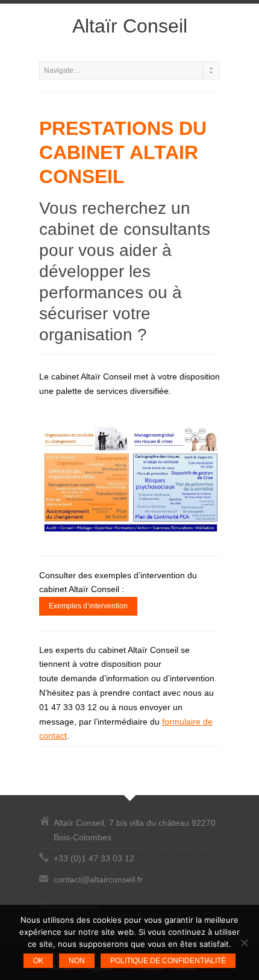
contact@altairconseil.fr (98, 879)
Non (77, 961)
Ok (38, 961)
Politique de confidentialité (168, 961)
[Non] (244, 943)
